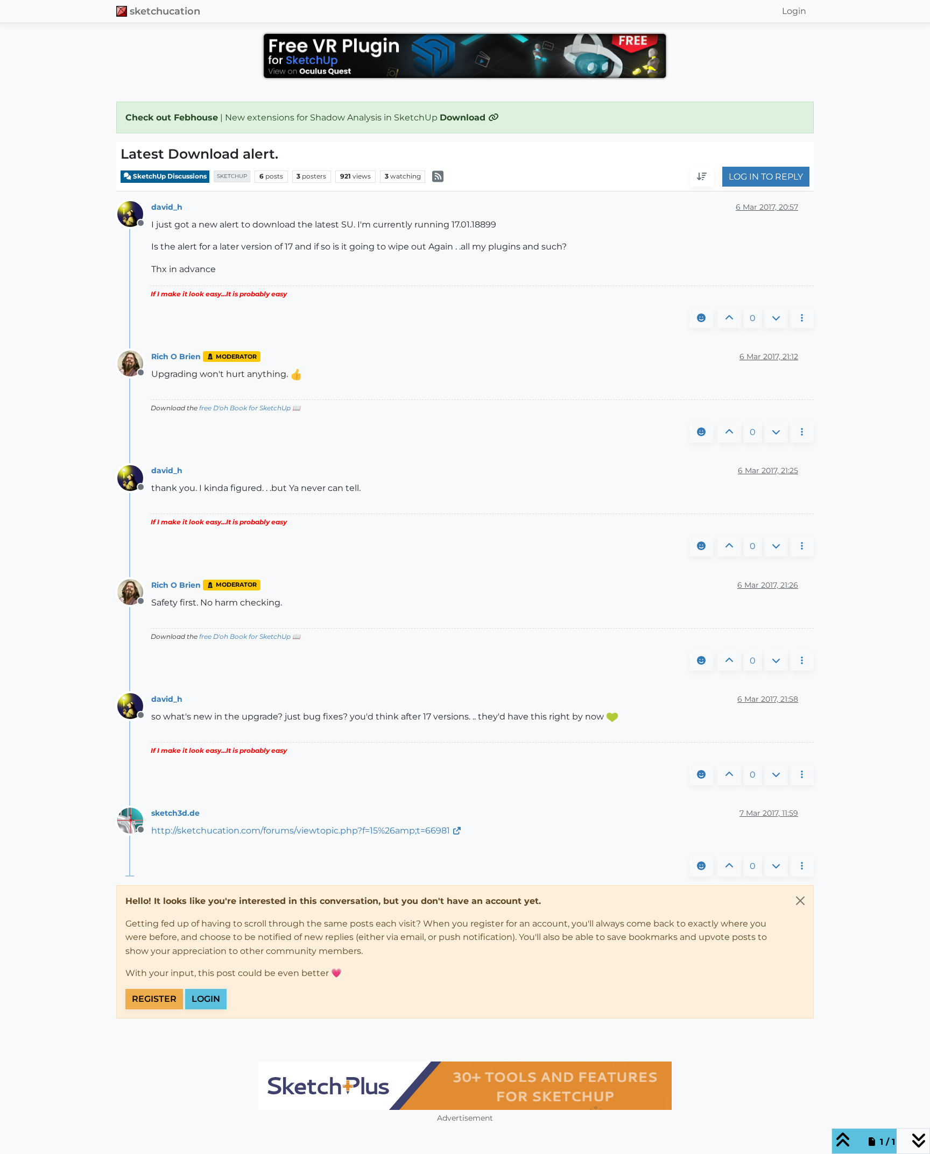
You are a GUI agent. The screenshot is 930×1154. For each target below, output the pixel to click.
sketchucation (165, 11)
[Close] (800, 901)
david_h (166, 207)
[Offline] (134, 213)
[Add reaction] (701, 318)
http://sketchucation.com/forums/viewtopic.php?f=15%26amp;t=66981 (300, 830)
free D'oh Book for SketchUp (245, 408)
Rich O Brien (176, 356)
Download (464, 117)
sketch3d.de (175, 813)
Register (154, 999)
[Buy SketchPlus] (465, 1086)
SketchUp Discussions (169, 176)
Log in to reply (766, 177)
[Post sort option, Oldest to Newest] (702, 177)
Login (206, 999)
